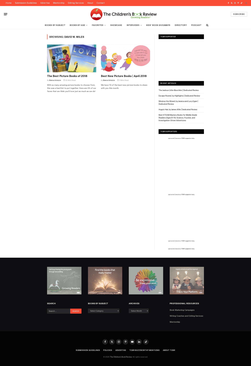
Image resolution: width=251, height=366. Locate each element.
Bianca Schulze (55, 80)
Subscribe (239, 14)
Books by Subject (55, 25)
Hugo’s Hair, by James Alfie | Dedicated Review (178, 109)
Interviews (133, 25)
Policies (107, 350)
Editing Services (76, 3)
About (90, 3)
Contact (101, 3)
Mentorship (58, 3)
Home (9, 3)
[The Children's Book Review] (125, 14)
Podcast (196, 25)
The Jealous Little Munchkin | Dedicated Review (179, 90)
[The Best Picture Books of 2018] (71, 58)
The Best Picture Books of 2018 (67, 76)
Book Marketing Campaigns (182, 310)
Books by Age (77, 25)
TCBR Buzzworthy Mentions (144, 350)
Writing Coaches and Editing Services (186, 316)
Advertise (45, 3)
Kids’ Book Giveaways (158, 25)
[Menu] (5, 14)
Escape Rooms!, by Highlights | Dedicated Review (179, 96)
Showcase (116, 25)
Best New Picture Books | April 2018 (124, 76)
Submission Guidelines (26, 3)
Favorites (97, 25)
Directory (181, 25)
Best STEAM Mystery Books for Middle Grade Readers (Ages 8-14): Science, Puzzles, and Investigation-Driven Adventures (178, 118)
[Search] (246, 3)
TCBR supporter (186, 138)
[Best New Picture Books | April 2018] (125, 58)
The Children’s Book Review (121, 357)
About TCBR (169, 350)
